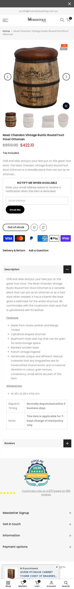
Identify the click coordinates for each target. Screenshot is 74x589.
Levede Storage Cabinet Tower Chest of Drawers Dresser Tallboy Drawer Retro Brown (37, 574)
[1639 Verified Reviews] (37, 487)
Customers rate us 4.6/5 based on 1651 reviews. (46, 492)
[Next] (66, 76)
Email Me (15, 209)
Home (6, 31)
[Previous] (7, 76)
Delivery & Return (14, 250)
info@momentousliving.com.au (40, 11)
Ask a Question (38, 250)
